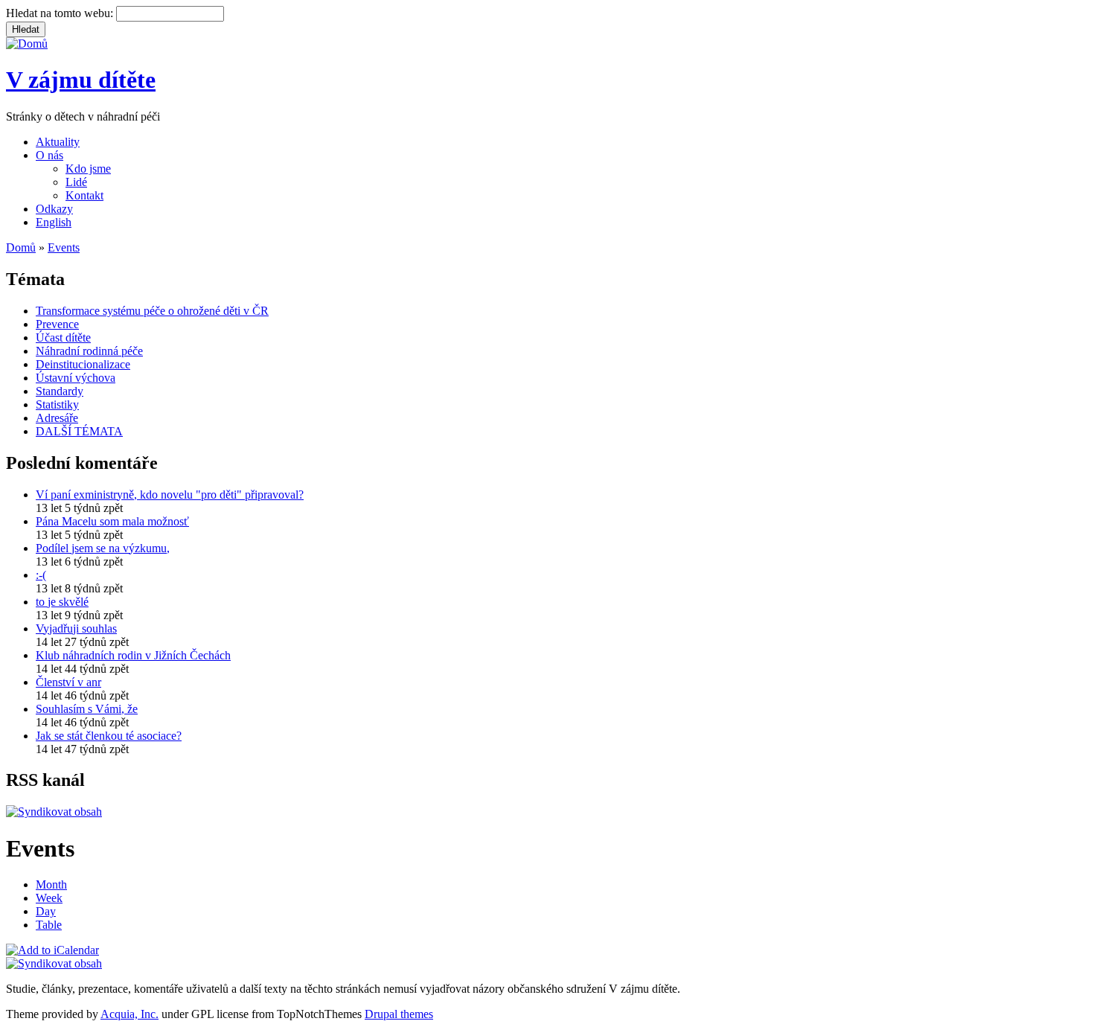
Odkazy (54, 208)
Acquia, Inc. (129, 1014)
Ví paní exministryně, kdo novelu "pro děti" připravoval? (170, 494)
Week (49, 898)
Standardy (59, 391)
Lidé (76, 182)
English (53, 222)
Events (64, 247)
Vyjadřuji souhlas (76, 628)
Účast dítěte (63, 337)
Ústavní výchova (75, 377)
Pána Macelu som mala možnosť (112, 521)
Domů (21, 247)
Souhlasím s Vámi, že (87, 709)
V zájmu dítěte (81, 79)
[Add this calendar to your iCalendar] (52, 950)
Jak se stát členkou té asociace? (109, 735)
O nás (49, 155)
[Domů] (27, 43)
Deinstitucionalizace (83, 364)
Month (51, 884)
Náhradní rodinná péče (89, 351)
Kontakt (84, 195)
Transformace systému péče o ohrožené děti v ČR (152, 310)
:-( (41, 575)
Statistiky (57, 404)
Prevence (57, 324)
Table (49, 924)
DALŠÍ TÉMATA (79, 431)
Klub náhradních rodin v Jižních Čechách (133, 655)
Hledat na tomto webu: (61, 13)
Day (46, 911)
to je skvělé (62, 601)
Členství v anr (68, 682)
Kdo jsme (88, 168)
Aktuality (58, 141)
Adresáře (57, 418)
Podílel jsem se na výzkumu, (103, 548)
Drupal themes (399, 1014)
